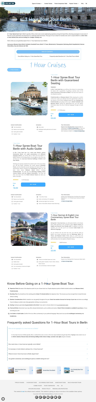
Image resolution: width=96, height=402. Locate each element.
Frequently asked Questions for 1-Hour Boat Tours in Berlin (64, 56)
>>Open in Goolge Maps (73, 128)
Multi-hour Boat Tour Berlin (20, 370)
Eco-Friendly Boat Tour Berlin (76, 370)
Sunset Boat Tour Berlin (48, 370)
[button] (3, 399)
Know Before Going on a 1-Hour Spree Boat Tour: (30, 56)
